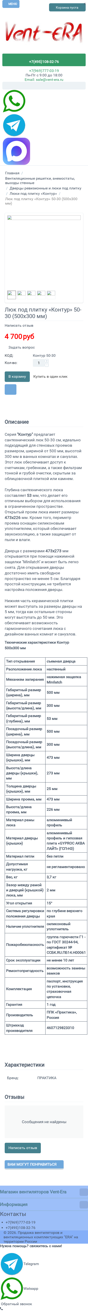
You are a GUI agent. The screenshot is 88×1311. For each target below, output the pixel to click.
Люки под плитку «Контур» (33, 193)
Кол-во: (11, 362)
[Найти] (82, 86)
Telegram (31, 1264)
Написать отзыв (19, 325)
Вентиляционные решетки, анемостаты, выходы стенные (40, 180)
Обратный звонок (16, 1304)
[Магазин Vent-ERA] (44, 34)
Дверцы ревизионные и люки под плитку (45, 188)
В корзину (17, 376)
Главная (12, 173)
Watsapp (30, 1288)
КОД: (9, 355)
